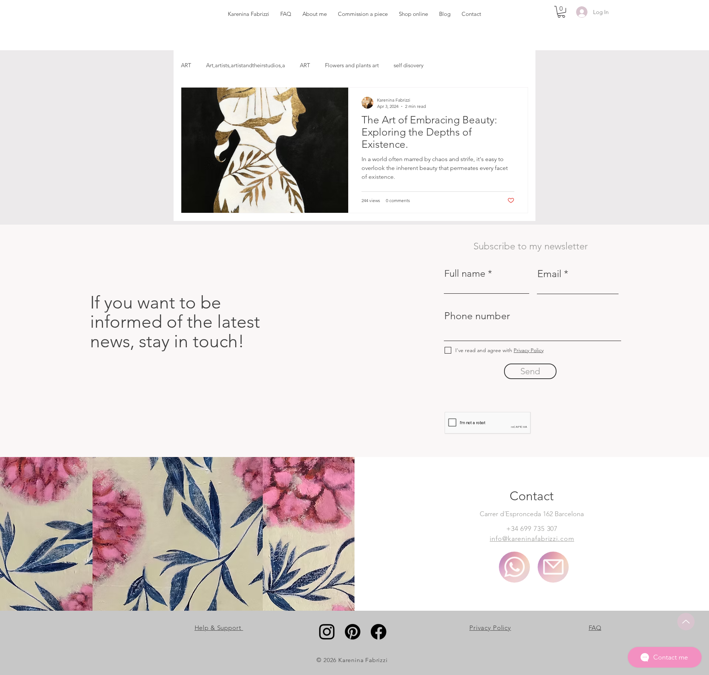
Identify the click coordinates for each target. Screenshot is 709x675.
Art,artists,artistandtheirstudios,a (245, 65)
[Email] (553, 567)
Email (549, 274)
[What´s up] (514, 567)
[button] (561, 12)
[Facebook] (378, 631)
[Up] (686, 621)
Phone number (477, 316)
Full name (464, 274)
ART (186, 65)
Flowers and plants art (352, 65)
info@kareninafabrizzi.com (532, 539)
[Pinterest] (352, 631)
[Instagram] (326, 631)
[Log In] (580, 12)
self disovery (409, 65)
